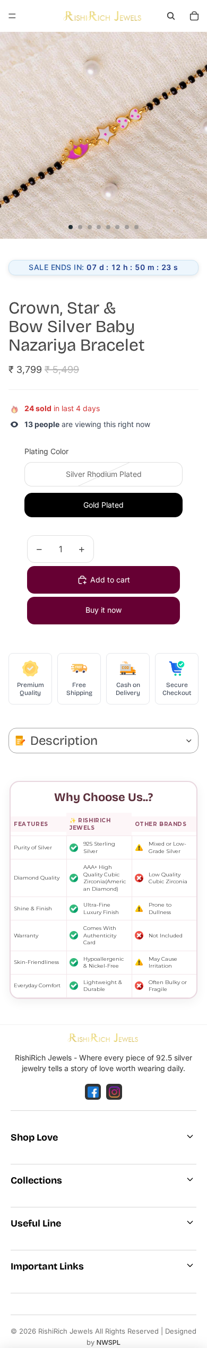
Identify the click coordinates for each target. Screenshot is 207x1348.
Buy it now (103, 609)
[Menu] (12, 16)
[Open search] (171, 16)
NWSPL (108, 1342)
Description (64, 740)
